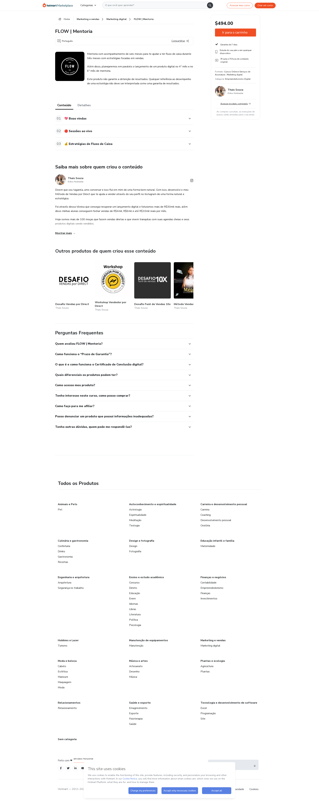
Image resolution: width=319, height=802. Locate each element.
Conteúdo (64, 105)
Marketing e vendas (213, 640)
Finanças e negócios (213, 577)
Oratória (205, 525)
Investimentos (209, 598)
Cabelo (62, 666)
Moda (61, 687)
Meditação (135, 520)
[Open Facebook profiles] (60, 768)
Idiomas (133, 604)
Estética (63, 671)
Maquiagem (64, 682)
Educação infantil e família (217, 541)
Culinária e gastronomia (73, 541)
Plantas (205, 671)
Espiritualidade (137, 515)
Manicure (63, 677)
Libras (132, 609)
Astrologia (135, 509)
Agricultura (207, 666)
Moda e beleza (67, 661)
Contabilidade (208, 582)
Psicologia (135, 625)
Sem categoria (67, 739)
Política (133, 620)
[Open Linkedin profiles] (75, 768)
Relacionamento (67, 708)
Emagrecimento (138, 708)
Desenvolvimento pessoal (216, 520)
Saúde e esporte (140, 703)
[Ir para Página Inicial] (59, 5)
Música (133, 677)
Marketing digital (210, 646)
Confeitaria (64, 546)
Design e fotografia (141, 541)
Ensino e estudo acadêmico (146, 577)
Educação (134, 593)
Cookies (254, 789)
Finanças (205, 593)
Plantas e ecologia (213, 661)
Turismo (62, 646)
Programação (208, 713)
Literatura (135, 614)
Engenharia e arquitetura (73, 577)
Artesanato (136, 666)
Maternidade (208, 546)
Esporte (134, 713)
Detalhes (84, 105)
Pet (60, 509)
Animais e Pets (67, 504)
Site (203, 719)
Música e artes (138, 661)
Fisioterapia (136, 719)
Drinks (61, 551)
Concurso (134, 582)
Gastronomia (65, 557)
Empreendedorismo (212, 588)
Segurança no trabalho (71, 588)
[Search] (210, 5)
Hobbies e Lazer (68, 640)
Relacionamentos (69, 703)
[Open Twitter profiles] (68, 768)
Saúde (132, 724)
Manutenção (136, 646)
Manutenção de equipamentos (148, 640)
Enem (132, 598)
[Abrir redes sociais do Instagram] (191, 181)
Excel (204, 708)
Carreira (205, 509)
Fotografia (135, 551)
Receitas (63, 562)
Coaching (206, 515)
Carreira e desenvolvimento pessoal (224, 504)
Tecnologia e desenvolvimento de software (229, 703)
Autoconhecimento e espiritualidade (152, 504)
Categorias (86, 5)
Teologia (134, 525)
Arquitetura (64, 582)
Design (133, 546)
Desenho (134, 671)
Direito (133, 588)
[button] (120, 118)
